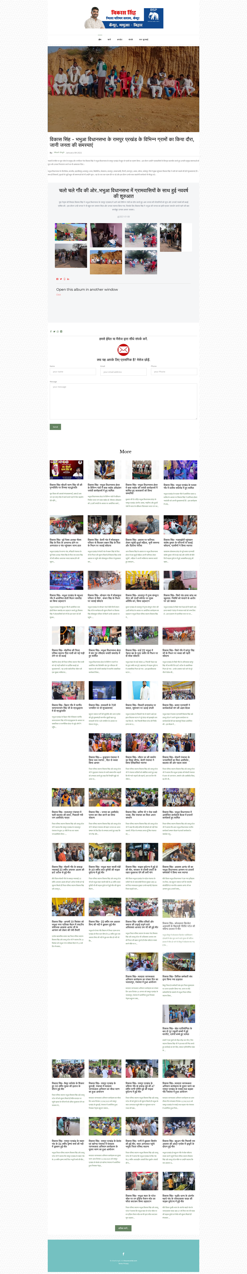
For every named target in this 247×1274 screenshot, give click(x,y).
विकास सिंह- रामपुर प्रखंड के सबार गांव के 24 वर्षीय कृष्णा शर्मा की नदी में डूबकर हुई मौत (68, 1143)
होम (100, 39)
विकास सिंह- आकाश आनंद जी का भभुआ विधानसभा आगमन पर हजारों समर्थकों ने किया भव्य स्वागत (178, 869)
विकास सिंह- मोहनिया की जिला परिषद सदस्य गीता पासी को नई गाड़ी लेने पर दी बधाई (68, 653)
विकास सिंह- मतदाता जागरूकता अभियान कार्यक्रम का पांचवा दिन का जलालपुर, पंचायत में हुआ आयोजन (142, 979)
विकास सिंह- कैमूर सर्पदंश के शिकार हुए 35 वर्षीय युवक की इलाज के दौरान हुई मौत (68, 1086)
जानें (109, 39)
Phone (154, 366)
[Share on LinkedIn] (61, 331)
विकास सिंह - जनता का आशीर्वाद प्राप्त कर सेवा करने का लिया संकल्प (103, 815)
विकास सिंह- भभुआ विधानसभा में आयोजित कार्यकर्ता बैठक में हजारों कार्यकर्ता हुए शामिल (178, 815)
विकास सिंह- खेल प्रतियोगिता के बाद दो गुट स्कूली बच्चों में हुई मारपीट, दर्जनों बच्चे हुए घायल (177, 1031)
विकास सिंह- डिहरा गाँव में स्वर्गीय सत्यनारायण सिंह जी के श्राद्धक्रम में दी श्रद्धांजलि (67, 708)
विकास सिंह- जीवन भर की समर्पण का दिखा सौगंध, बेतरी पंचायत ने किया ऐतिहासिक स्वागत (141, 760)
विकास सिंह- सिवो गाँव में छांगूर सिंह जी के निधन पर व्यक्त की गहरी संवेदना (178, 653)
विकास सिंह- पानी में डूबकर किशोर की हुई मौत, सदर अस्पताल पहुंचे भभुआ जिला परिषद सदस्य (141, 1143)
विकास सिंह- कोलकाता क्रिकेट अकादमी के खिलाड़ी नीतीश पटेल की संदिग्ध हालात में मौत (179, 924)
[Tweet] (54, 331)
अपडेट (119, 39)
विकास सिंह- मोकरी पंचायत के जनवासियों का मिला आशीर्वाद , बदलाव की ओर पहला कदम (176, 760)
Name (52, 366)
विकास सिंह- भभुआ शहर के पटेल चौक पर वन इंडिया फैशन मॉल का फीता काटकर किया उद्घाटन (141, 1198)
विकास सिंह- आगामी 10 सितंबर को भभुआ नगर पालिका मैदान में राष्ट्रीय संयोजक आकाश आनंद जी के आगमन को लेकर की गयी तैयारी (68, 926)
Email (102, 366)
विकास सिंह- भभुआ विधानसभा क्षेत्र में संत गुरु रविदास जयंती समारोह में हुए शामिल (105, 653)
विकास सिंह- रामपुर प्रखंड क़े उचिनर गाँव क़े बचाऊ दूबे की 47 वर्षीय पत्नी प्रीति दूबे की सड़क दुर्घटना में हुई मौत (140, 1087)
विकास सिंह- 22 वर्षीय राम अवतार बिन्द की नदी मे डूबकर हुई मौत (104, 923)
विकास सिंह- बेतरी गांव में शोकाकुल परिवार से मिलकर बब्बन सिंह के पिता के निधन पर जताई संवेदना (104, 542)
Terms (120, 1263)
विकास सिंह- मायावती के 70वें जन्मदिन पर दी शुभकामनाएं (102, 707)
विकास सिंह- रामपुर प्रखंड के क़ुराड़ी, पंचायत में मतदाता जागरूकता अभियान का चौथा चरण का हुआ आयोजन (104, 1087)
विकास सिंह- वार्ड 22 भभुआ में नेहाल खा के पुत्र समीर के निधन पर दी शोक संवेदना (142, 653)
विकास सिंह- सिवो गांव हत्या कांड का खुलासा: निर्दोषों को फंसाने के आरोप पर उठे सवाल (180, 598)
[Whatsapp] (58, 331)
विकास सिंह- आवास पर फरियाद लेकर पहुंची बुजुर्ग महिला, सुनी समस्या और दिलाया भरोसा (142, 542)
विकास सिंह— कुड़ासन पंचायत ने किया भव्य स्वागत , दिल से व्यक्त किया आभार (104, 760)
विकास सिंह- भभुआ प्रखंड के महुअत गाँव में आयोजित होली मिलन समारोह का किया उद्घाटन (66, 598)
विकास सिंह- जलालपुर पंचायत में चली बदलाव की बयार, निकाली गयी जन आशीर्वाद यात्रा (67, 815)
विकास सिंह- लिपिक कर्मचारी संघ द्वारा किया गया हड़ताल (177, 978)
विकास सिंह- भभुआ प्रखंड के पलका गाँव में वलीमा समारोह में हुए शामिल (180, 486)
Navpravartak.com (130, 1261)
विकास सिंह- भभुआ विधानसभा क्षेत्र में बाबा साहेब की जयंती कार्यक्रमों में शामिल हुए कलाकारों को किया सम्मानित (142, 489)
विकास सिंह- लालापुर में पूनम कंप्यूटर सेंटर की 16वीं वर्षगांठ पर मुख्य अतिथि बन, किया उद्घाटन (142, 598)
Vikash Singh (59, 152)
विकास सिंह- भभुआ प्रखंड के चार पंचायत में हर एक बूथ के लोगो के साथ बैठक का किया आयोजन (104, 979)
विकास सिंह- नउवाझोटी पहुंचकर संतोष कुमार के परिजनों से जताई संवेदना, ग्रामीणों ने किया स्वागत (178, 542)
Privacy (126, 1263)
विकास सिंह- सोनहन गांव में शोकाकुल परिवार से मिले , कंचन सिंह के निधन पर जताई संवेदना (104, 598)
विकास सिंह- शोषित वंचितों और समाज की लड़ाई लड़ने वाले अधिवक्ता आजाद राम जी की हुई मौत (142, 924)
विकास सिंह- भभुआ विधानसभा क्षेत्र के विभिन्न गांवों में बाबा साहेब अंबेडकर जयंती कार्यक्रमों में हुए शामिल (104, 487)
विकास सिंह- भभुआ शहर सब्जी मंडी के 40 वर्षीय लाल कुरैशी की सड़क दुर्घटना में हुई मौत (105, 869)
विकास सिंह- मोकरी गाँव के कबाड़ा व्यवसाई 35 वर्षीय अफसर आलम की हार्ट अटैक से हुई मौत (68, 869)
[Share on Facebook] (51, 331)
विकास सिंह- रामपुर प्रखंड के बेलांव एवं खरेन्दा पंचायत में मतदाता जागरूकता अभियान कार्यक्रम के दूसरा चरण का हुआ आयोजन (105, 1145)
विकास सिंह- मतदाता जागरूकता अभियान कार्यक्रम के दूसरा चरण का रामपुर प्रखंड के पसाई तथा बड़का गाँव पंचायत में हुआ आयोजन (179, 1087)
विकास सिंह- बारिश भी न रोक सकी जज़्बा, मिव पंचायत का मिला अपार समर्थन (141, 815)
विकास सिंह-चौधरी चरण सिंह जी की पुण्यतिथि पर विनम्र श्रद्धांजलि (66, 486)
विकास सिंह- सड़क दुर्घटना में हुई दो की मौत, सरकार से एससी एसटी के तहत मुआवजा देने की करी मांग (142, 869)
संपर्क (131, 39)
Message (53, 381)
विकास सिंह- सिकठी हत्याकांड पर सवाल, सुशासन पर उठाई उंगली (141, 707)
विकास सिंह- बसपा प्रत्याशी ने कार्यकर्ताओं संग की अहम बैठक (176, 707)
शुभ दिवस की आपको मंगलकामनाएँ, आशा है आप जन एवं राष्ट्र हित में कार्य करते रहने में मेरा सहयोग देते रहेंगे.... (66, 497)
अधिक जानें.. (123, 1228)
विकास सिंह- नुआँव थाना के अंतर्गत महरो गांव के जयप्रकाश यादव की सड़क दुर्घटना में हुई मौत (178, 1198)
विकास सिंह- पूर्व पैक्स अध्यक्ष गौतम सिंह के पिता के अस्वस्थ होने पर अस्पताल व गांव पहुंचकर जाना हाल (65, 542)
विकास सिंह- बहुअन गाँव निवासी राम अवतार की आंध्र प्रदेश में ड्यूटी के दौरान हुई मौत (179, 1143)
